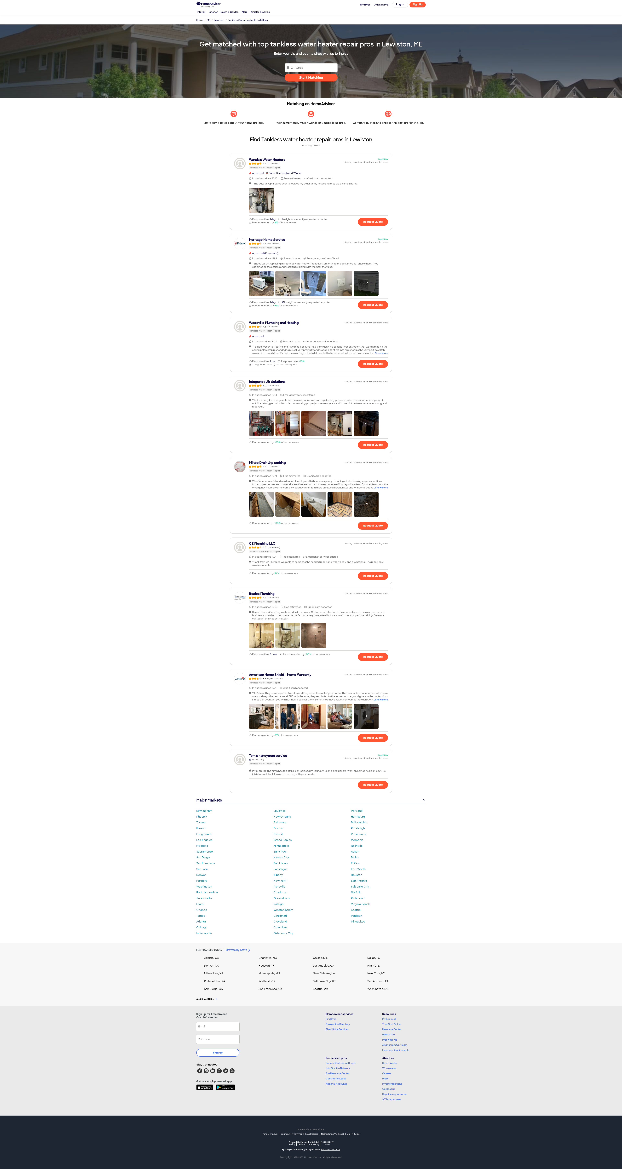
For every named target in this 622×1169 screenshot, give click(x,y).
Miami (200, 904)
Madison (356, 915)
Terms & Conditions (330, 1149)
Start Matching (311, 77)
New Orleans (282, 816)
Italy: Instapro (311, 1134)
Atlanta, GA (211, 958)
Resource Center (392, 1029)
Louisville (280, 811)
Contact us (388, 1089)
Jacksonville (204, 898)
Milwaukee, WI (213, 973)
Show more (381, 353)
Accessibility (327, 1143)
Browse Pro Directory (338, 1024)
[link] (311, 163)
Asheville (279, 886)
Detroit (278, 834)
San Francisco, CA (270, 989)
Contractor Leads (336, 1078)
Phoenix (201, 816)
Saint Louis (281, 863)
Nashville (357, 846)
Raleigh (278, 904)
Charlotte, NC (268, 958)
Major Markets (209, 800)
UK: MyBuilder (353, 1134)
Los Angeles (204, 840)
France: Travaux (269, 1134)
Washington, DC (377, 989)
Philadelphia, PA (214, 981)
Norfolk (356, 892)
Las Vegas (280, 869)
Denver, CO (211, 965)
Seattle (356, 910)
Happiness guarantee (394, 1094)
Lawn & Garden (230, 12)
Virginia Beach (360, 904)
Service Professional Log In (341, 1063)
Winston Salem (283, 910)
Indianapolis (204, 933)
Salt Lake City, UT (324, 981)
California (301, 1143)
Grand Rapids (283, 840)
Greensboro (282, 898)
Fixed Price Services (337, 1029)
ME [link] (208, 20)
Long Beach (204, 834)
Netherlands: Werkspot (332, 1134)
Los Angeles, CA (323, 965)
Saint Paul (280, 851)
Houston (356, 875)
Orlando (201, 910)
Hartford (201, 880)
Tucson (201, 822)
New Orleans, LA (324, 973)
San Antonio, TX (377, 981)
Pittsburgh (358, 828)
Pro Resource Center (338, 1073)
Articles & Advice (260, 12)
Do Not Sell (313, 1143)
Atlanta (201, 921)
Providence (358, 834)
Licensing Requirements (395, 1050)
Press (385, 1078)
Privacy (292, 1143)
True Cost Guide (391, 1024)
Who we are (389, 1068)
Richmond (357, 898)
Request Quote (373, 221)
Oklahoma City (283, 933)
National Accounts (336, 1083)
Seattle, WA (320, 989)
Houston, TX (266, 965)
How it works (389, 1063)
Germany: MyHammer (291, 1134)
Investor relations (392, 1083)
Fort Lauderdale (207, 892)
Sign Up (418, 4)
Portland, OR (267, 981)
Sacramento (204, 851)
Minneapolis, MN (269, 973)
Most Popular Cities (209, 950)
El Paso (355, 863)
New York (280, 880)
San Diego (203, 857)
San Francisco (205, 863)
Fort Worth (358, 869)
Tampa (200, 915)
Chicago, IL (320, 958)
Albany (278, 875)
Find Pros (331, 1019)
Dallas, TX (373, 958)
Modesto (202, 846)
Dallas (355, 857)
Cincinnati (280, 915)
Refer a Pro (388, 1034)
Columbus (280, 927)
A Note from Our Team (394, 1044)
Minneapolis (281, 846)
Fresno (200, 828)
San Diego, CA (213, 989)
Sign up (218, 1052)
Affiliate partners (391, 1099)
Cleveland (280, 921)
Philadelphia (359, 822)
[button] (261, 200)
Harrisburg (358, 816)
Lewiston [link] (219, 20)
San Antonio (359, 880)
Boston (278, 828)
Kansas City (281, 857)
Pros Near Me (389, 1039)
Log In (400, 4)
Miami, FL (373, 965)
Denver (201, 875)
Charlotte (280, 892)
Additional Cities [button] (205, 999)
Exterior (213, 12)
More (245, 12)
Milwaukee (358, 921)
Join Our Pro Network (338, 1068)
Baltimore (280, 822)
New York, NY (376, 973)
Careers (386, 1073)
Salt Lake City (360, 886)
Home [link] (199, 20)
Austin (355, 851)
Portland (357, 811)
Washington (204, 886)
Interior (201, 12)
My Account (389, 1019)
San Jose (202, 869)
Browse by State (236, 950)
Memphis (357, 840)
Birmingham (204, 811)
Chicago (201, 927)
